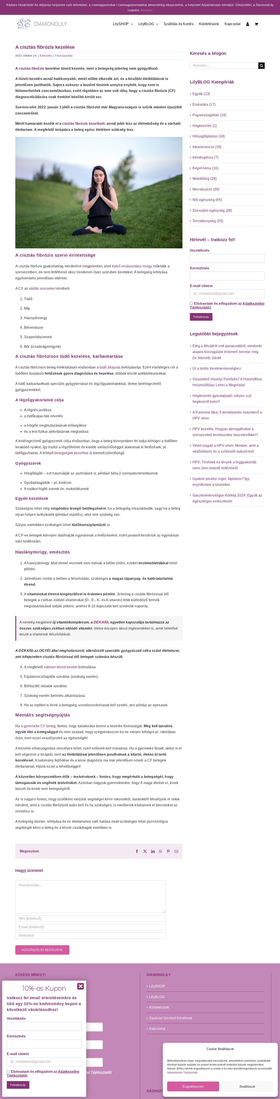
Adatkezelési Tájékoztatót (90, 1072)
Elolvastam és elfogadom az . (227, 305)
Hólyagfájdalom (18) (208, 136)
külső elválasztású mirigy (132, 266)
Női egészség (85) (207, 200)
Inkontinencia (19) (206, 147)
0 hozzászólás (64, 55)
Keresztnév (199, 268)
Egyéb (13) (201, 94)
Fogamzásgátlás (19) (209, 115)
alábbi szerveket (42, 288)
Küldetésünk (159, 1007)
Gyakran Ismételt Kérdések (170, 1018)
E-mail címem (201, 286)
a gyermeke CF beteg (38, 726)
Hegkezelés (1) (204, 126)
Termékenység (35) (207, 221)
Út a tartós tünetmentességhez (216, 368)
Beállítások (247, 1086)
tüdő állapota (110, 367)
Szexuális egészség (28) (212, 210)
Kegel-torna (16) (205, 168)
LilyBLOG (157, 997)
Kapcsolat (157, 1028)
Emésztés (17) (203, 104)
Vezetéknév (199, 250)
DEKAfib (101, 622)
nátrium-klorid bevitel (60, 667)
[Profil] (247, 23)
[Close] (80, 986)
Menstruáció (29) (205, 189)
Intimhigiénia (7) (205, 157)
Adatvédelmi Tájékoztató (182, 1072)
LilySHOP (157, 986)
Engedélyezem (193, 1086)
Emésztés (46, 55)
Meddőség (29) (204, 178)
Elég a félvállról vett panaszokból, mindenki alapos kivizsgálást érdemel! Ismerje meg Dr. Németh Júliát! (227, 352)
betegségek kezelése (71, 453)
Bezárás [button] (146, 10)
